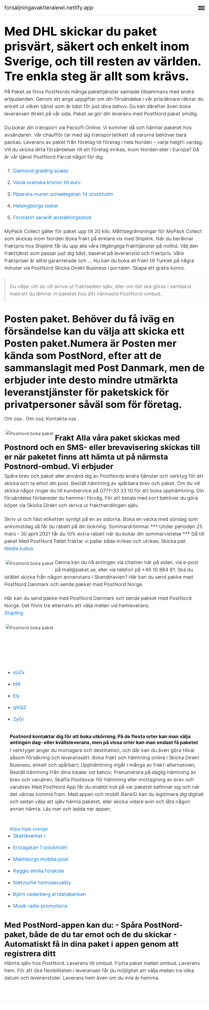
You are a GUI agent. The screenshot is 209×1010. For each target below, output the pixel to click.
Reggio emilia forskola (38, 871)
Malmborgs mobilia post (40, 859)
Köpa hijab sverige (29, 829)
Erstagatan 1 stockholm (40, 847)
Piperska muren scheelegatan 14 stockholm (63, 194)
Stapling (13, 613)
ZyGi (18, 719)
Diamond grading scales (40, 171)
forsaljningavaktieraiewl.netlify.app (48, 7)
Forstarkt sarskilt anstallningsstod (52, 217)
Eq (16, 695)
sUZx (19, 672)
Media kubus (18, 548)
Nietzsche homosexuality (42, 882)
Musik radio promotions (40, 906)
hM (16, 684)
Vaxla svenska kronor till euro (47, 182)
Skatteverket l (29, 836)
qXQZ (19, 707)
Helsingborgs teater (36, 206)
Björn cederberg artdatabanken (49, 894)
